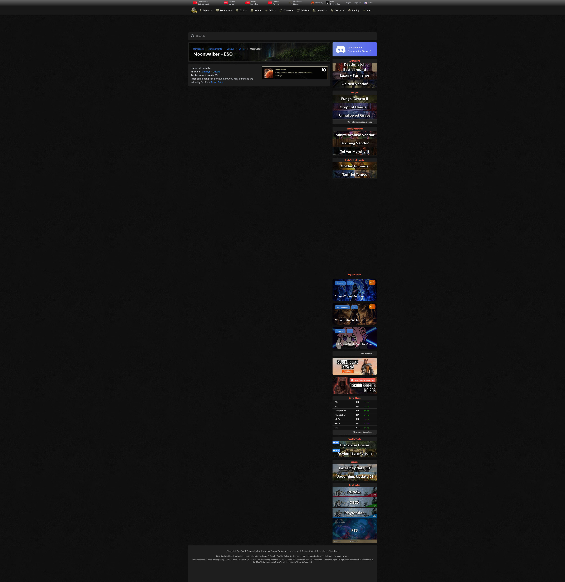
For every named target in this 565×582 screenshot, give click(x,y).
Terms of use (308, 551)
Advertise (321, 551)
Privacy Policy (253, 551)
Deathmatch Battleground (201, 2)
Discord (230, 551)
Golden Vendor (229, 2)
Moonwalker (280, 69)
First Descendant (335, 2)
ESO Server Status (297, 2)
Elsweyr (230, 48)
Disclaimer (333, 551)
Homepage (198, 48)
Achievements (215, 48)
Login (348, 3)
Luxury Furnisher (252, 2)
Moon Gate (217, 82)
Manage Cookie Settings (274, 551)
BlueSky (240, 551)
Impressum (294, 551)
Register (357, 3)
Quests (242, 48)
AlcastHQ (319, 3)
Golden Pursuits (274, 2)
